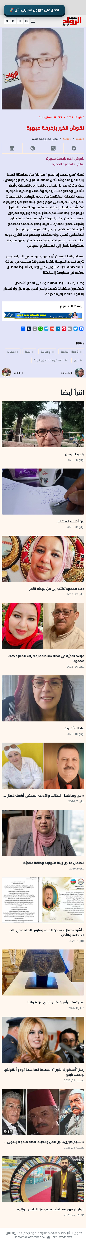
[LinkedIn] (12, 148)
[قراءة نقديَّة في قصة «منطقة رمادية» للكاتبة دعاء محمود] (43, 626)
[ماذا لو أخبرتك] (43, 698)
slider (57, 117)
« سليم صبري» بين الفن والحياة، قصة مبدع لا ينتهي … (44, 1142)
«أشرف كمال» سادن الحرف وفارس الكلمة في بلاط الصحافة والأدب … (46, 932)
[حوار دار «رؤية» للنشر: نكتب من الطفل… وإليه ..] (43, 1179)
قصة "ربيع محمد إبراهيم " (50, 360)
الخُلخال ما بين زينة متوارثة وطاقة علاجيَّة (53, 863)
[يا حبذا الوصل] (43, 424)
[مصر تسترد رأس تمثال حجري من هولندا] (43, 972)
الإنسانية (47, 351)
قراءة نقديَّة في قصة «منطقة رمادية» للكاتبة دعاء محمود (46, 658)
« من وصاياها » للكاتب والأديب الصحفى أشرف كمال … (43, 795)
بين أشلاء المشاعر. (70, 521)
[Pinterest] (32, 148)
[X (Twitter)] (20, 21)
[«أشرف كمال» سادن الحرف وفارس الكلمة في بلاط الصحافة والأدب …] (43, 900)
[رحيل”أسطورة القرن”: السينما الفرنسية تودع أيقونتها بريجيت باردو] (43, 1040)
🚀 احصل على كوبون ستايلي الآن (34, 10)
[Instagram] (13, 21)
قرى (78, 360)
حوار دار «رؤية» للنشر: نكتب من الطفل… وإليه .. (49, 1209)
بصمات (12, 351)
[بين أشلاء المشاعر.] (43, 492)
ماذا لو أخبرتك (74, 728)
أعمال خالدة (45, 117)
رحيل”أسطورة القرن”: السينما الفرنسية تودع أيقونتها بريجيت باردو (44, 1072)
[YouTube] (7, 21)
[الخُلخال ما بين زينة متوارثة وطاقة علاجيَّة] (43, 833)
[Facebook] (26, 21)
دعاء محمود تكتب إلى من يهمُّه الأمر (56, 588)
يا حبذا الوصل (74, 454)
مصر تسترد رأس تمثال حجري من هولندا (55, 1002)
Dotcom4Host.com (26, 1237)
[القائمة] (33, 21)
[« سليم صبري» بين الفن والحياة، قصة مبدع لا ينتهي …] (43, 1112)
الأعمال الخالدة (71, 351)
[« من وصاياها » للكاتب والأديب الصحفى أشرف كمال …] (43, 766)
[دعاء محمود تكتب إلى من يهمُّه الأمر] (43, 559)
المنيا (29, 351)
